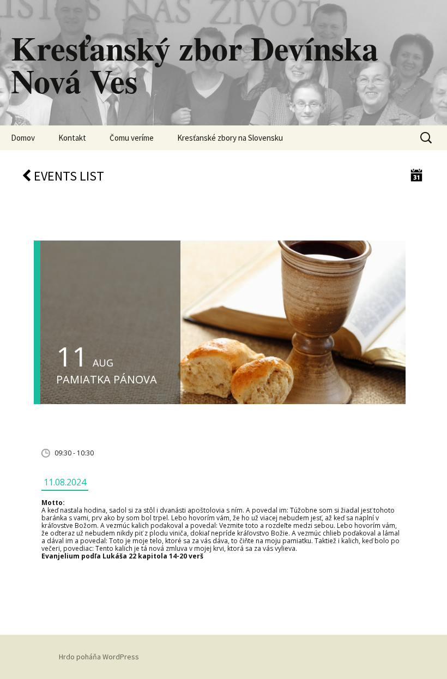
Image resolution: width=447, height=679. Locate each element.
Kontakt (72, 138)
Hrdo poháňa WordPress (99, 657)
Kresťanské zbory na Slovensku (230, 138)
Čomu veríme (132, 138)
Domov (23, 138)
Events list (67, 175)
